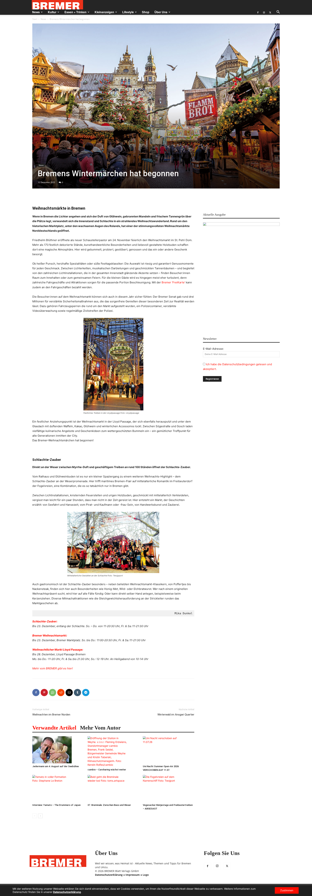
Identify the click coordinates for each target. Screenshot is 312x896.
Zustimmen (286, 890)
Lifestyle (128, 12)
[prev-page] (34, 816)
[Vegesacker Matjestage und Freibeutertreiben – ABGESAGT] (168, 788)
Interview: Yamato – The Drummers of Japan (56, 805)
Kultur (52, 12)
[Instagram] (264, 12)
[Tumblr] (77, 692)
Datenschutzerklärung (109, 874)
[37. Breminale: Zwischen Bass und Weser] (113, 788)
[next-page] (40, 816)
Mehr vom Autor (100, 727)
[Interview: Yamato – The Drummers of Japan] (58, 788)
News (36, 12)
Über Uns (160, 12)
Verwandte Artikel (54, 727)
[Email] (69, 692)
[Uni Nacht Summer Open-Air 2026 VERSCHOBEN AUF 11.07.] (168, 749)
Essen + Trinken (75, 12)
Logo (146, 874)
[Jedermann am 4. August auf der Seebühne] (58, 749)
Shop (145, 12)
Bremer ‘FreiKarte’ (173, 282)
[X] (270, 12)
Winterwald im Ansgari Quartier (175, 714)
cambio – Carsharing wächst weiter (107, 769)
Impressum (132, 874)
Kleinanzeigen (104, 12)
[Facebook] (258, 12)
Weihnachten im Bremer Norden (51, 714)
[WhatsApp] (52, 692)
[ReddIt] (60, 692)
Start (34, 19)
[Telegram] (85, 692)
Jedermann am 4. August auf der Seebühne (55, 766)
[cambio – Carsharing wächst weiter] (113, 751)
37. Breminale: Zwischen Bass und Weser (109, 805)
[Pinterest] (44, 692)
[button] (278, 12)
